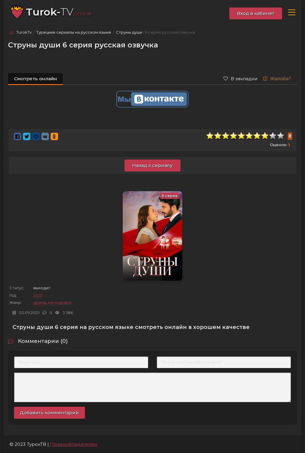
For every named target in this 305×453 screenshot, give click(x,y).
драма (39, 302)
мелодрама (59, 302)
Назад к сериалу (152, 165)
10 (281, 136)
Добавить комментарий (49, 412)
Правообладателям (73, 444)
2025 (37, 295)
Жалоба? (280, 78)
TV (58, 12)
